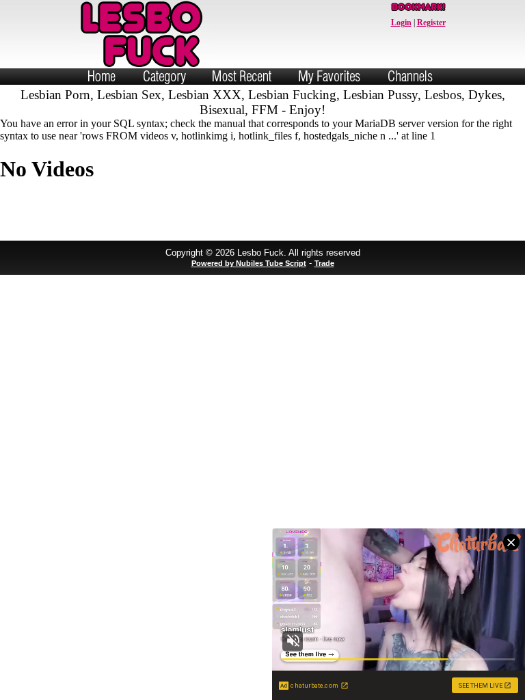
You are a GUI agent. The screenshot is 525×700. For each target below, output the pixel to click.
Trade (324, 263)
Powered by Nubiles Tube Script (248, 263)
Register (431, 22)
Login (401, 22)
